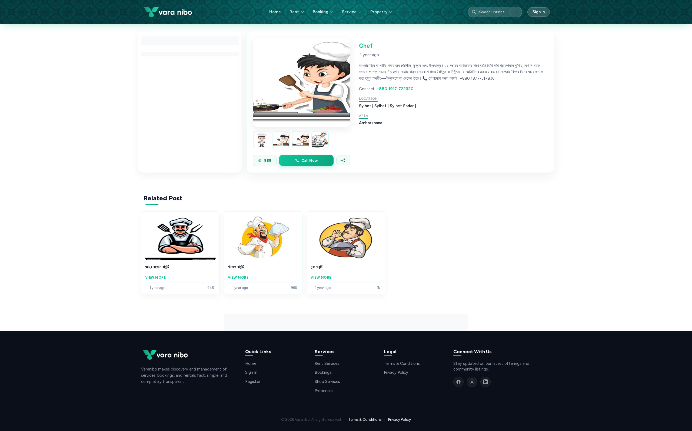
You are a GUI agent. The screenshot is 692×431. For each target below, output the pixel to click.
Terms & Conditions (402, 363)
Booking (320, 11)
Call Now (309, 160)
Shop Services (327, 381)
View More (155, 277)
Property (378, 11)
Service (349, 11)
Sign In (539, 11)
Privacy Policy (396, 372)
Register (252, 381)
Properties (324, 390)
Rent (294, 11)
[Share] (343, 160)
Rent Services (327, 363)
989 (267, 160)
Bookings (323, 372)
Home (275, 11)
